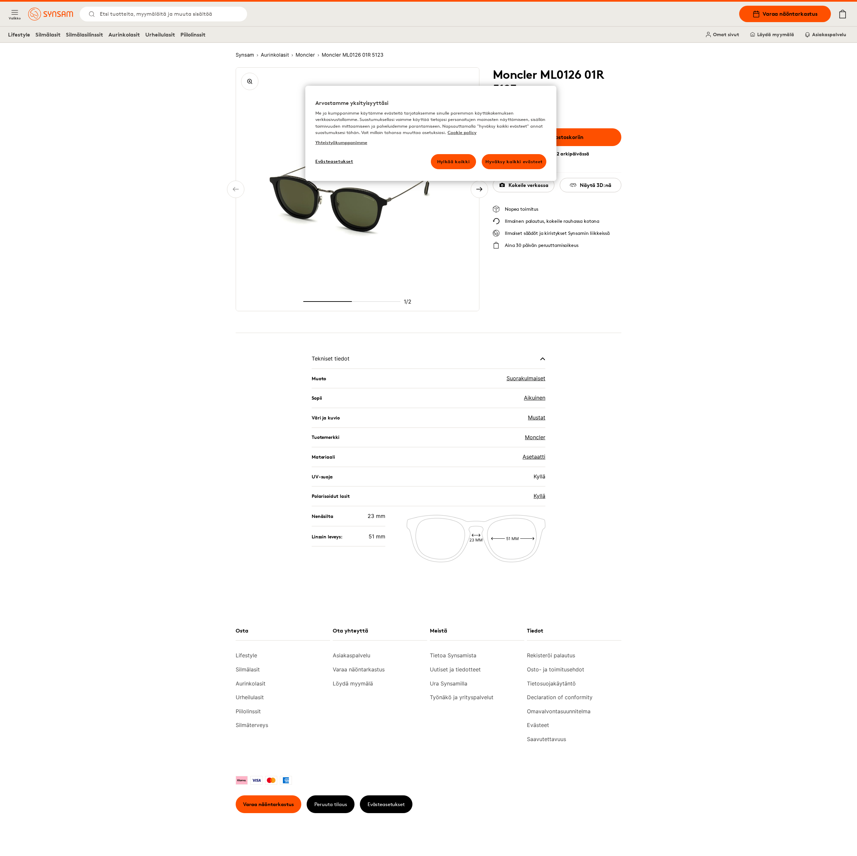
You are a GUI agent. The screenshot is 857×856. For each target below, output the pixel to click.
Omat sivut (726, 34)
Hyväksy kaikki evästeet (514, 161)
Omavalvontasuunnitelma (559, 711)
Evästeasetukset (386, 804)
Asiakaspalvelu (829, 34)
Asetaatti (534, 456)
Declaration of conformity (560, 697)
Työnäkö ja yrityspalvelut (461, 697)
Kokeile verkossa (528, 185)
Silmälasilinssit (84, 34)
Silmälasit (48, 34)
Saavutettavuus (546, 739)
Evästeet (538, 725)
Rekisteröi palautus (551, 655)
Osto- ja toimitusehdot (555, 669)
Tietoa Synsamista (453, 655)
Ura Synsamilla (448, 683)
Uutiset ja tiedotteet (455, 669)
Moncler (535, 437)
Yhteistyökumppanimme (341, 142)
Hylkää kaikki (453, 161)
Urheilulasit (160, 34)
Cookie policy (462, 132)
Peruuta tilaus (330, 804)
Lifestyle (19, 34)
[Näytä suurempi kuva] (249, 81)
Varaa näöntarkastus (790, 13)
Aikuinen (534, 397)
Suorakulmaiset (526, 378)
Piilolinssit (193, 34)
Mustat (536, 417)
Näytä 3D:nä (595, 185)
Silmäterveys (252, 725)
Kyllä (539, 495)
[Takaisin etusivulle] (50, 14)
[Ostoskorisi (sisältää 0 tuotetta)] (843, 14)
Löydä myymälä (775, 34)
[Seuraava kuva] (479, 189)
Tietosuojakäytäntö (551, 683)
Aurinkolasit (124, 34)
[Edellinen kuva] (235, 189)
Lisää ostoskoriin (562, 137)
